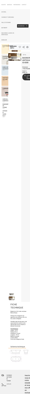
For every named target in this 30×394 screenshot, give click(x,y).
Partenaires (16, 4)
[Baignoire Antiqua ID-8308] (14, 60)
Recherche (21, 26)
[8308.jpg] (19, 356)
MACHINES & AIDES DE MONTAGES (7, 33)
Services (9, 4)
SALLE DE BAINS (6, 22)
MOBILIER (4, 40)
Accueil (3, 12)
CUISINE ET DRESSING (7, 17)
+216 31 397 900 (6, 385)
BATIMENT (4, 28)
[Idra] (24, 55)
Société (3, 4)
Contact (24, 4)
